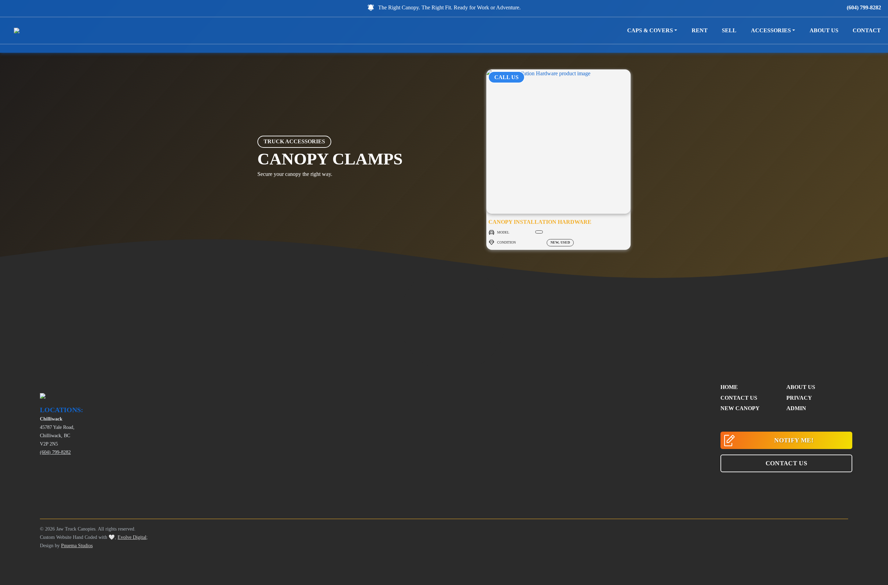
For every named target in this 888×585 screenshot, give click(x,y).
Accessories (771, 30)
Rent (700, 30)
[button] (786, 463)
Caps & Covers (650, 30)
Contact (867, 30)
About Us (824, 30)
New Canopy (740, 408)
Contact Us (738, 398)
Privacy (799, 398)
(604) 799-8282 (864, 7)
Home (729, 387)
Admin (796, 408)
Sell (729, 30)
